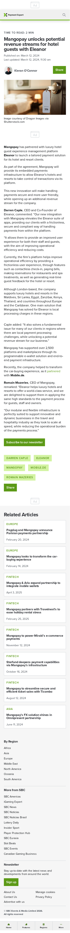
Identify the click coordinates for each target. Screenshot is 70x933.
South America (12, 779)
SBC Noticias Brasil (15, 817)
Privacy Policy (44, 897)
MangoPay (14, 468)
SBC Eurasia (11, 838)
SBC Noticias (11, 812)
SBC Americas (12, 796)
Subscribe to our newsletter (24, 442)
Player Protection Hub (17, 833)
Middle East (11, 764)
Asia (6, 753)
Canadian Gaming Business (20, 854)
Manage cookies (45, 892)
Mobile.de (38, 468)
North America (12, 769)
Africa (7, 748)
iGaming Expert (13, 802)
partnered (53, 371)
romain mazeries (19, 477)
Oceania (9, 774)
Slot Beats (10, 843)
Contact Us (10, 897)
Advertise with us (14, 902)
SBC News (10, 807)
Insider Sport (11, 828)
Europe (8, 758)
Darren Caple (17, 458)
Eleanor (42, 458)
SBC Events (11, 848)
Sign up (11, 882)
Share (59, 70)
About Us (9, 892)
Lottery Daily (11, 822)
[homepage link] (13, 15)
